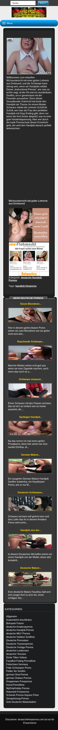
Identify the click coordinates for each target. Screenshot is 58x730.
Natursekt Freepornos (17, 691)
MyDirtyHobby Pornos (17, 688)
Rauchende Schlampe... (30, 341)
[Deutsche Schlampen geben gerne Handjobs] (30, 503)
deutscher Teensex (16, 654)
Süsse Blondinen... (30, 304)
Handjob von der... (30, 530)
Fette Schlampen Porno (18, 668)
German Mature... (30, 454)
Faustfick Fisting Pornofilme (21, 661)
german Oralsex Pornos (18, 678)
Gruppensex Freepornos (19, 681)
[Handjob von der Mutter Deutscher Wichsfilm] (30, 541)
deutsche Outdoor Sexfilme (20, 637)
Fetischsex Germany (17, 664)
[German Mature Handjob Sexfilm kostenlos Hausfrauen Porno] (30, 465)
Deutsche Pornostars (17, 640)
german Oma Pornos (17, 674)
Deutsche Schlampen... (31, 492)
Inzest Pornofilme (15, 685)
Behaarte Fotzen (15, 623)
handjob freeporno (26, 286)
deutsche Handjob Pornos (20, 630)
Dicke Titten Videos (16, 657)
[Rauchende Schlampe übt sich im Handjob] (30, 352)
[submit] (43, 3)
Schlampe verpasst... (30, 379)
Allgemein (11, 616)
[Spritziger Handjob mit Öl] (30, 428)
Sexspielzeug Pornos (17, 698)
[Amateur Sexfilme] (29, 12)
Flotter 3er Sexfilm (15, 671)
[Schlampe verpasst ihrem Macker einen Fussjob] (30, 390)
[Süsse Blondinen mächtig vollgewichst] (30, 315)
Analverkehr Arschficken (19, 620)
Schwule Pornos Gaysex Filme (22, 695)
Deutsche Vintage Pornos (19, 647)
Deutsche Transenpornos (19, 644)
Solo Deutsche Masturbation (21, 702)
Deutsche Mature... (30, 568)
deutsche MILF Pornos (18, 633)
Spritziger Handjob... (30, 417)
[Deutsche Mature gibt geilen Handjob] (30, 579)
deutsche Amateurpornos (19, 627)
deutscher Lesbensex (17, 650)
